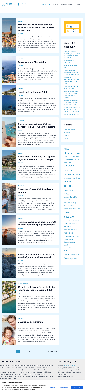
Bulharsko (68, 156)
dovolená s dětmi (72, 174)
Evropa (67, 181)
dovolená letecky (69, 168)
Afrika (66, 149)
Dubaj (73, 178)
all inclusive (70, 153)
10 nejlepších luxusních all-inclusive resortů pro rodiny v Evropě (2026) (72, 109)
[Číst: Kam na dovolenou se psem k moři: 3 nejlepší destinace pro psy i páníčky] (9, 230)
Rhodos (78, 236)
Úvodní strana (46, 4)
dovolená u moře (67, 178)
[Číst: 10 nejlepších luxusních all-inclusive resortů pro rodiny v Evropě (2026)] (9, 296)
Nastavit (52, 387)
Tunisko (76, 248)
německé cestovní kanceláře (70, 225)
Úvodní (66, 138)
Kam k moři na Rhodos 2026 (32, 92)
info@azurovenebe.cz (70, 365)
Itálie (70, 200)
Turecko (67, 251)
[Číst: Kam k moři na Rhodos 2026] (9, 100)
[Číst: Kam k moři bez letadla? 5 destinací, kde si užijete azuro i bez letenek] (9, 263)
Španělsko (73, 259)
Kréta (74, 208)
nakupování (76, 221)
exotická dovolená (68, 188)
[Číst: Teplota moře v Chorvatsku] (9, 69)
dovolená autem (68, 162)
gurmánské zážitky (71, 197)
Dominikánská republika (71, 159)
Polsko (65, 229)
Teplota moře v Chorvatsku (32, 62)
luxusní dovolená (69, 214)
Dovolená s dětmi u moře (30, 322)
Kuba (78, 208)
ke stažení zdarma (68, 208)
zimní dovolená (71, 254)
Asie (78, 153)
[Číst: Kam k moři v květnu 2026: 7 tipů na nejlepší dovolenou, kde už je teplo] (9, 165)
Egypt (78, 178)
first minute (68, 194)
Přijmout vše (77, 387)
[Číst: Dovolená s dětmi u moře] (9, 330)
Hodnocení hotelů (66, 4)
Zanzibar (73, 251)
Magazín (55, 4)
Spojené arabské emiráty (70, 243)
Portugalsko (70, 229)
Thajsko (71, 248)
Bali (65, 156)
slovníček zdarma (68, 239)
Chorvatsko (75, 156)
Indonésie (66, 200)
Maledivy (66, 220)
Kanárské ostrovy (70, 203)
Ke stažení (78, 4)
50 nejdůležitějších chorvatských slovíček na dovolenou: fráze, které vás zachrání (36, 27)
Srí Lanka (66, 248)
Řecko (67, 258)
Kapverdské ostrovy (69, 205)
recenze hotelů (69, 236)
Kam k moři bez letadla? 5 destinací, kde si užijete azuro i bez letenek (72, 102)
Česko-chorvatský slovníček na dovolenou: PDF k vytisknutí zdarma (71, 72)
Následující (52, 351)
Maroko (70, 220)
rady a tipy (69, 233)
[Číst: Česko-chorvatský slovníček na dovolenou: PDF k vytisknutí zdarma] (9, 132)
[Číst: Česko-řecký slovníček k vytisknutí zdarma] (9, 197)
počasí (75, 229)
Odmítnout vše (64, 387)
